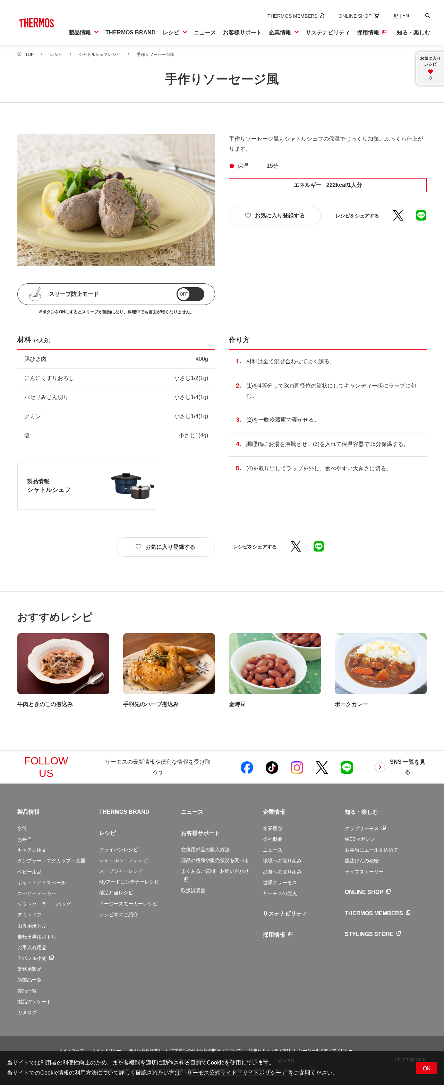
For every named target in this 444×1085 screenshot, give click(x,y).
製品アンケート (34, 1001)
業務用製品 (29, 969)
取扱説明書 (193, 890)
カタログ (27, 1012)
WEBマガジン (360, 839)
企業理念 (272, 828)
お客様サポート (200, 833)
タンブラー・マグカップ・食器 (51, 860)
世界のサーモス (280, 882)
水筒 (22, 828)
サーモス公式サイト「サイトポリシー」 (236, 1073)
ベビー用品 (29, 872)
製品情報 (28, 812)
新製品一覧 (29, 980)
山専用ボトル (31, 926)
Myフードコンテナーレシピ (129, 882)
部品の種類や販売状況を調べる (215, 860)
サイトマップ (71, 1050)
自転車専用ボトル (36, 936)
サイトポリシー (106, 1050)
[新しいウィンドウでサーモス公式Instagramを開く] (297, 767)
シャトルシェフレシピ (123, 860)
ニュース (192, 812)
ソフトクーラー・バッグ (44, 904)
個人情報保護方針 (145, 1050)
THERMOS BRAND (124, 812)
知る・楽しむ (361, 812)
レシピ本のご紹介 (118, 914)
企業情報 (274, 812)
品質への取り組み (282, 872)
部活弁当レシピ (116, 892)
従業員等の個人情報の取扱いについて (205, 1050)
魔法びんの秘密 (362, 860)
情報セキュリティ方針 (270, 1050)
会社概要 (272, 839)
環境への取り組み (282, 860)
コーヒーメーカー (36, 893)
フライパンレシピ (118, 849)
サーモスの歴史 (280, 893)
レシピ (107, 833)
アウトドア (29, 915)
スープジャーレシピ (121, 871)
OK (427, 1068)
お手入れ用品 (31, 947)
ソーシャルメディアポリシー (326, 1050)
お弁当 (24, 839)
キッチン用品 (31, 850)
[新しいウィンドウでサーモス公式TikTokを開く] (272, 767)
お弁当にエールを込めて (371, 850)
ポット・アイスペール (41, 882)
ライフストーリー (364, 872)
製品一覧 (27, 991)
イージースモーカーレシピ (128, 903)
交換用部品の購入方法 (205, 849)
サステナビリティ (285, 914)
